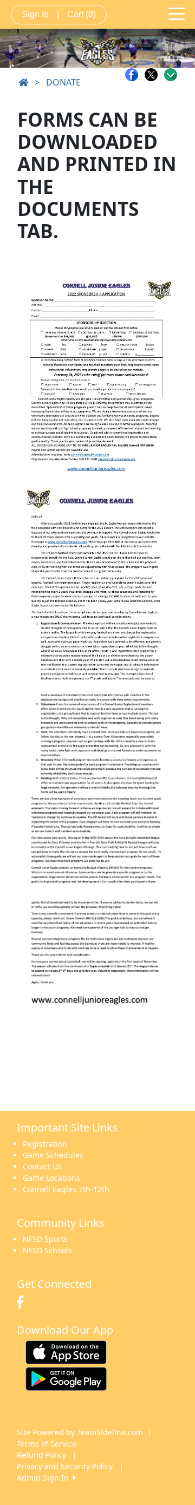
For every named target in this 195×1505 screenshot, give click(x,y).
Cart (81, 14)
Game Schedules (53, 1155)
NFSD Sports (45, 1239)
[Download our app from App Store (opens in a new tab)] (66, 1351)
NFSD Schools (47, 1250)
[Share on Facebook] (134, 74)
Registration (45, 1143)
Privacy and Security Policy (65, 1466)
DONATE (63, 82)
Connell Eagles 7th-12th (66, 1189)
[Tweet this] (154, 74)
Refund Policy (41, 1455)
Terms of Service (46, 1443)
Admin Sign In (45, 1478)
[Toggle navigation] (176, 13)
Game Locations (51, 1178)
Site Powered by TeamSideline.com (80, 1432)
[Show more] (170, 74)
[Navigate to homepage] (23, 82)
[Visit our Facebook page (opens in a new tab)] (23, 1302)
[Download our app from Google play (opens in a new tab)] (66, 1378)
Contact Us (42, 1166)
